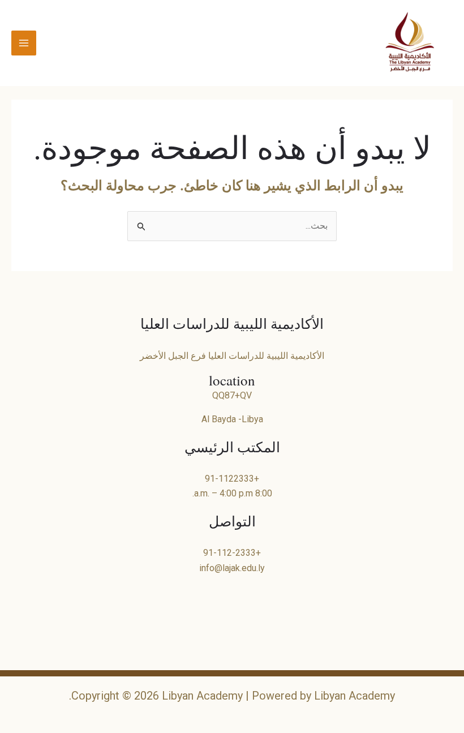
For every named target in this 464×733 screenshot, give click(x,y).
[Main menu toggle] (23, 43)
